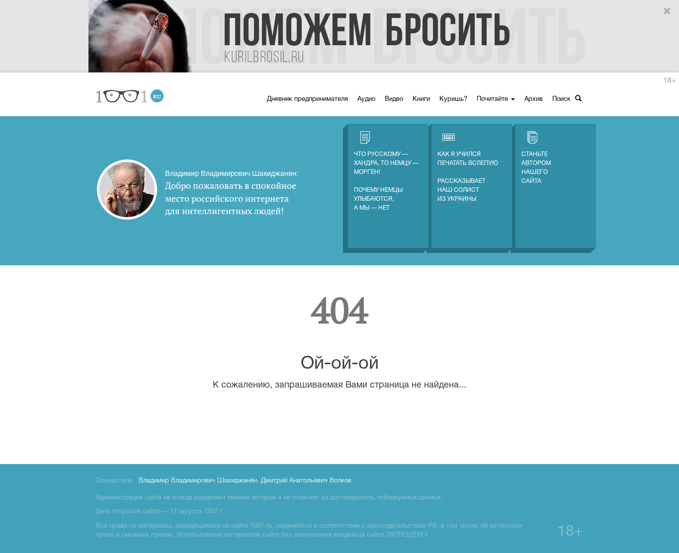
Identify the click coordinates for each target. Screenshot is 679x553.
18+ (670, 81)
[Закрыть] (667, 11)
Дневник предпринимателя (307, 99)
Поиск (562, 99)
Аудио (366, 99)
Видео (394, 99)
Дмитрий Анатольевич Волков (306, 481)
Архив (533, 99)
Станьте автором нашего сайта (536, 168)
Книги (421, 99)
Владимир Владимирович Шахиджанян (198, 481)
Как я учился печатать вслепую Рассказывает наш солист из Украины (467, 177)
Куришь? (453, 99)
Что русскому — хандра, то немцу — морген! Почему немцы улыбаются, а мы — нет (386, 181)
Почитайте (493, 99)
